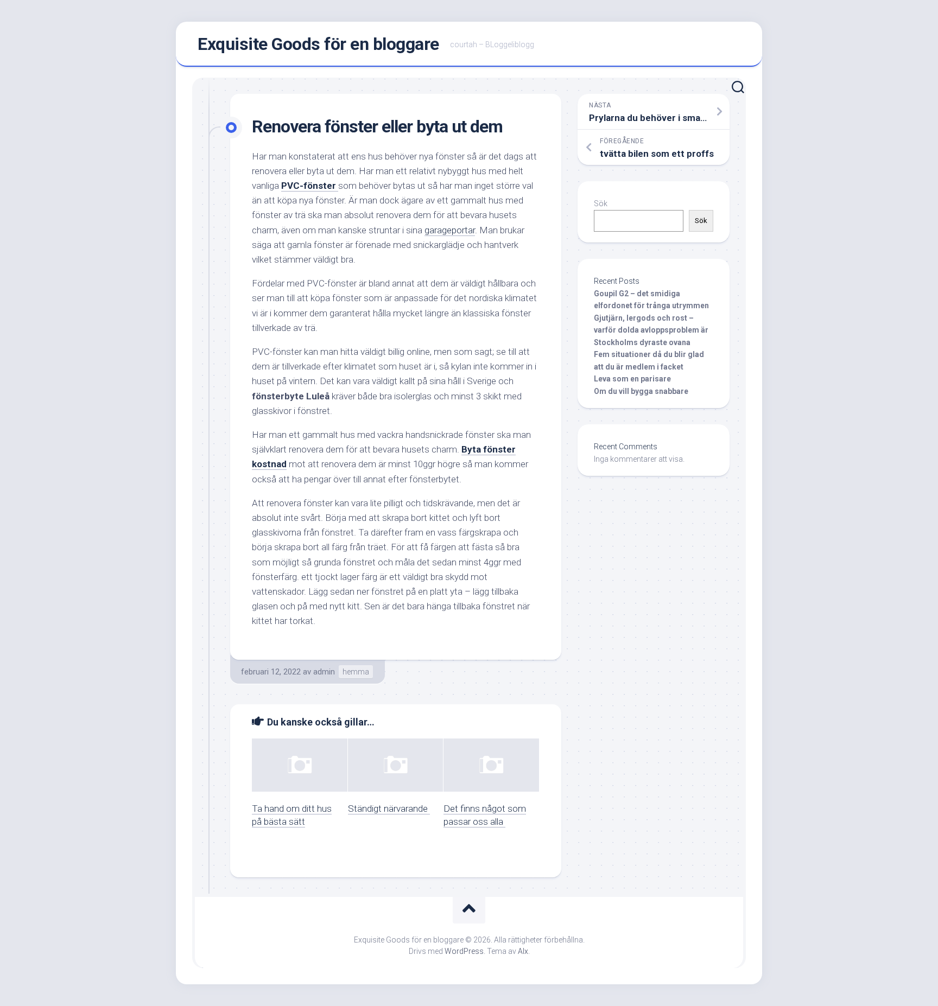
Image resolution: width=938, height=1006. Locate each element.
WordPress (464, 951)
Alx (523, 951)
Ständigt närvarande (389, 808)
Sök (600, 203)
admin (324, 672)
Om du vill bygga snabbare (641, 391)
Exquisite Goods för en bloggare (318, 44)
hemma (356, 671)
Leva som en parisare (632, 378)
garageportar (449, 230)
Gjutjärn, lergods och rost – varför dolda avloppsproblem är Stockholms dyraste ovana (651, 330)
